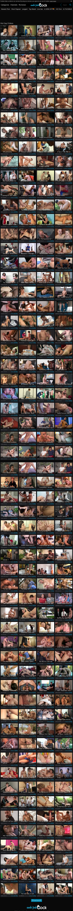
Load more (36, 900)
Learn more (53, 1)
